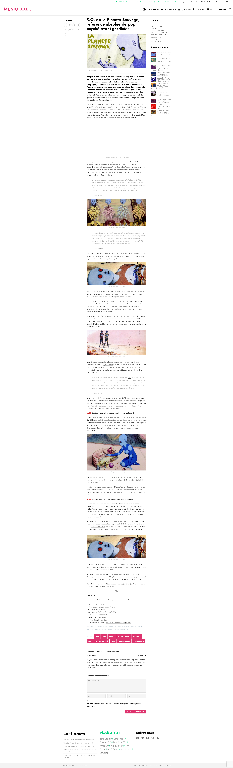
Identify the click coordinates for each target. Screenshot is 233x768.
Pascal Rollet (91, 656)
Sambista (104, 752)
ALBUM (91, 70)
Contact (168, 765)
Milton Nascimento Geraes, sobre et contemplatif (78, 743)
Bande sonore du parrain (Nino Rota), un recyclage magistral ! (164, 54)
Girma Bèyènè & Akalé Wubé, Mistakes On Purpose (78, 746)
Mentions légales (156, 765)
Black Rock (119, 738)
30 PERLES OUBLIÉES (157, 26)
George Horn (126, 623)
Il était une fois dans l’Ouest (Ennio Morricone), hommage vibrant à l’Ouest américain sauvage (160, 87)
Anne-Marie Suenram (113, 623)
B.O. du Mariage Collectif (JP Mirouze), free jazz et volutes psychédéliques (164, 101)
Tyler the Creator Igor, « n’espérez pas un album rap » (79, 739)
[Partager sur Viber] (65, 29)
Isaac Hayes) (104, 383)
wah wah (123, 383)
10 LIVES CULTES (156, 41)
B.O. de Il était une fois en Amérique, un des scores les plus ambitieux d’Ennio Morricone (161, 60)
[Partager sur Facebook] (70, 25)
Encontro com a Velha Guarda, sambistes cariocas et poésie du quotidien (160, 112)
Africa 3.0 (104, 745)
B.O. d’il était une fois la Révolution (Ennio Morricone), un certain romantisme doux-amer (160, 67)
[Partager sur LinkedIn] (78, 25)
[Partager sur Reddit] (74, 29)
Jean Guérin (105, 620)
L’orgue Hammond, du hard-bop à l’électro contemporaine (113, 499)
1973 (97, 636)
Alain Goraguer (110, 607)
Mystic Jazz (126, 749)
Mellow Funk (117, 745)
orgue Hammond (123, 529)
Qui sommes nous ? (141, 765)
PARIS (113, 641)
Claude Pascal (102, 615)
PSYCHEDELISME (138, 641)
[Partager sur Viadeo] (65, 34)
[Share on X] (65, 25)
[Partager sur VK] (70, 29)
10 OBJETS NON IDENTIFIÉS (159, 33)
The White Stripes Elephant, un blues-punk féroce (163, 106)
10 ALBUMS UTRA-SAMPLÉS (159, 35)
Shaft (129, 378)
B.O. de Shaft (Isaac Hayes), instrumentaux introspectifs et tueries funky (160, 94)
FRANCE (112, 636)
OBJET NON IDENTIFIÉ (100, 641)
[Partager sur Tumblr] (78, 29)
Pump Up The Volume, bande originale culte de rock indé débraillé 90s (163, 79)
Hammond (90, 492)
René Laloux (102, 604)
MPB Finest (112, 749)
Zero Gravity (106, 738)
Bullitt (121, 524)
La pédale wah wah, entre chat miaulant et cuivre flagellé (113, 413)
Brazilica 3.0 (105, 742)
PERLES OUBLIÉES (124, 641)
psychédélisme (108, 365)
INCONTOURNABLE (124, 636)
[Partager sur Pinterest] (74, 25)
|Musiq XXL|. (16, 9)
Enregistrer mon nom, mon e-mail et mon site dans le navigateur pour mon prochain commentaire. (114, 705)
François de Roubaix (98, 526)
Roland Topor (102, 617)
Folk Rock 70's (120, 742)
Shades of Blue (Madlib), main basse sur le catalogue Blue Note (163, 74)
